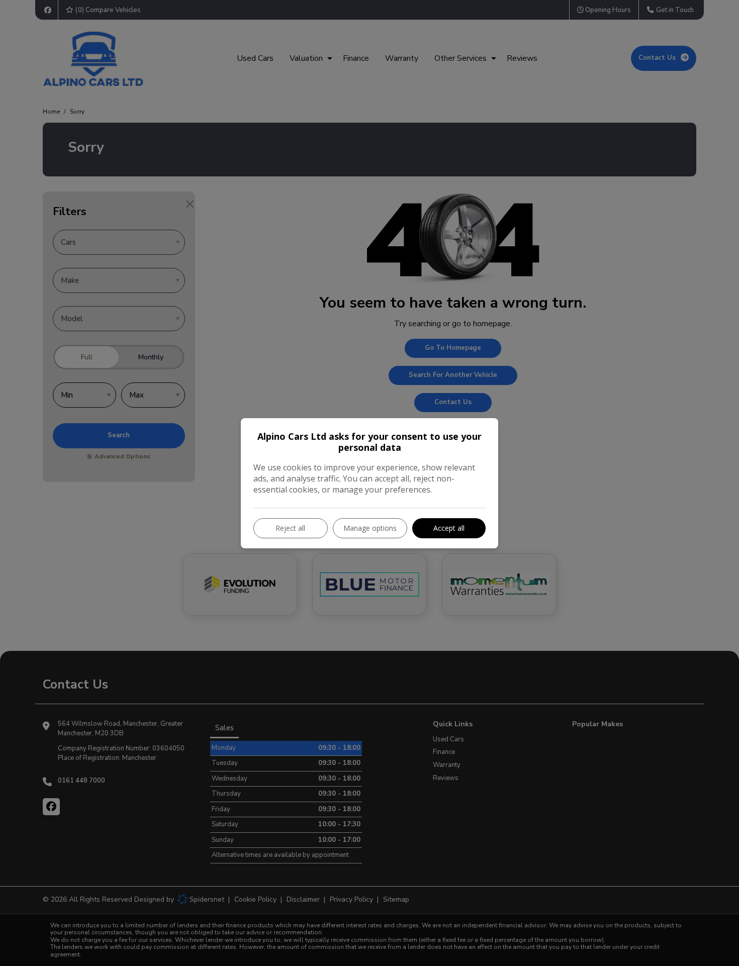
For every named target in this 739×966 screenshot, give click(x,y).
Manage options (370, 528)
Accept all (449, 528)
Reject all (290, 528)
